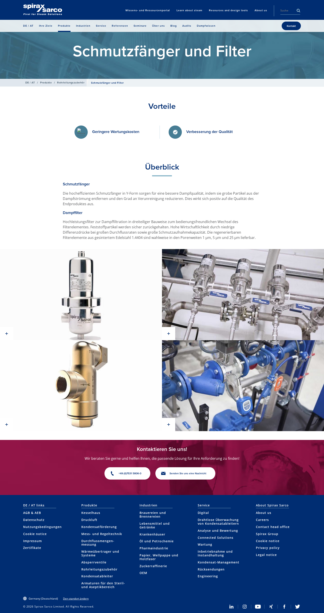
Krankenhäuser (152, 534)
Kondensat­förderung (99, 527)
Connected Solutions (215, 537)
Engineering (208, 576)
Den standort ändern (76, 598)
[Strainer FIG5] (81, 385)
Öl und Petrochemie (157, 541)
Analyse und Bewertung (218, 530)
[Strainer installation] (243, 294)
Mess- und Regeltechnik (101, 534)
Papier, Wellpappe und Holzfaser (159, 557)
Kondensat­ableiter (97, 576)
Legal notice (266, 555)
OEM (143, 573)
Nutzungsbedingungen (42, 527)
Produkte (46, 83)
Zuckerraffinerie (153, 566)
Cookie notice (35, 534)
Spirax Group (267, 534)
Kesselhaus (90, 513)
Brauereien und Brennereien (153, 515)
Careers (262, 520)
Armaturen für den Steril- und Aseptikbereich (103, 585)
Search (298, 10)
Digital (203, 513)
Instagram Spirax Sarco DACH (244, 607)
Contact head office (273, 527)
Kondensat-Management (218, 562)
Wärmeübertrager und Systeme (100, 553)
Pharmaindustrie (154, 548)
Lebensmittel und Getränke (155, 525)
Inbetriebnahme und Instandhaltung (215, 553)
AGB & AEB (32, 513)
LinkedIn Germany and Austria (231, 607)
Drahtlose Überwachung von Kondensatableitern (218, 522)
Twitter (297, 607)
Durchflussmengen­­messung (97, 543)
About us (263, 513)
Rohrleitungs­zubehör (70, 83)
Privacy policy (268, 548)
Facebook (284, 607)
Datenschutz (34, 520)
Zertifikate (32, 548)
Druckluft (89, 520)
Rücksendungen (211, 569)
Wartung (205, 544)
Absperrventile (93, 562)
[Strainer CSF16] (81, 294)
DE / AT (30, 83)
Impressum (32, 541)
